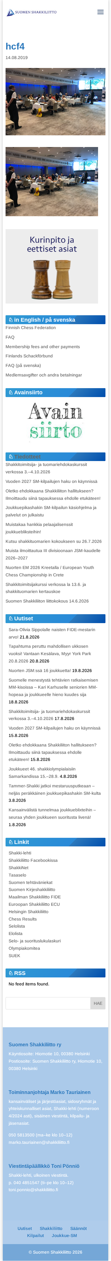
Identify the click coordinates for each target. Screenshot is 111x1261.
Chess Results (23, 919)
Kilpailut (35, 1235)
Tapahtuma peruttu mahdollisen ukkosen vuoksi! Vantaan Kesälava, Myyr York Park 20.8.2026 (50, 653)
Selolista (17, 926)
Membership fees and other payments (43, 346)
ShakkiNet (18, 867)
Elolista (16, 933)
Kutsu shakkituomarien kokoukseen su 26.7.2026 (54, 541)
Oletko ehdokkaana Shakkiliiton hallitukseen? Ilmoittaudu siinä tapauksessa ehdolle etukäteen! (53, 752)
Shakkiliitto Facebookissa (33, 860)
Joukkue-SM (64, 1235)
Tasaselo (17, 875)
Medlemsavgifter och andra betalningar (44, 374)
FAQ (10, 337)
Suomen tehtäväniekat (30, 882)
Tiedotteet (27, 457)
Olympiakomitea (24, 948)
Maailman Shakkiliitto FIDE (35, 896)
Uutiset (25, 1228)
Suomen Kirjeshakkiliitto (32, 889)
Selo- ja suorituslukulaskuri (35, 940)
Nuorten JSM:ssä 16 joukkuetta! (40, 670)
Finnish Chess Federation (31, 327)
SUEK (14, 955)
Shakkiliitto (51, 1228)
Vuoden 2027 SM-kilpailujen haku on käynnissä (51, 481)
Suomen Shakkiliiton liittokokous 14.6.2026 (47, 601)
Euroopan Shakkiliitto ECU (34, 904)
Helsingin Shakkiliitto (28, 911)
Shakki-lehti (20, 852)
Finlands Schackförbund (29, 355)
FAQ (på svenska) (23, 365)
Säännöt (78, 1228)
